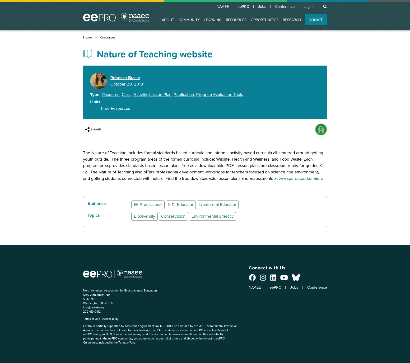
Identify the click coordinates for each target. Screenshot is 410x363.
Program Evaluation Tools (219, 94)
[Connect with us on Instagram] (263, 279)
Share (96, 129)
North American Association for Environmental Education (116, 17)
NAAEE (223, 7)
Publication (184, 94)
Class (126, 94)
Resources (108, 37)
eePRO (243, 7)
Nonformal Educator (217, 204)
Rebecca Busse (125, 78)
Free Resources (115, 108)
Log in (308, 7)
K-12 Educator (180, 204)
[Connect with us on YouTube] (284, 279)
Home (87, 37)
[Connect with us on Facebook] (252, 279)
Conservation (173, 216)
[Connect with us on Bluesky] (296, 279)
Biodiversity (144, 216)
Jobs (262, 7)
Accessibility (110, 318)
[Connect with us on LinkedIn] (273, 279)
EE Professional (148, 204)
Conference (285, 7)
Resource (111, 94)
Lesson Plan (160, 94)
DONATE (316, 20)
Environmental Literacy (212, 216)
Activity (140, 94)
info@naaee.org (93, 307)
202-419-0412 (92, 311)
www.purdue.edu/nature (301, 178)
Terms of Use (91, 318)
